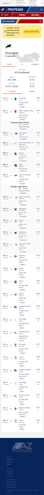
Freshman (35, 64)
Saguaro (22, 256)
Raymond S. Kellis (24, 197)
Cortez (21, 282)
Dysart (21, 269)
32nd (15, 86)
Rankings (9, 459)
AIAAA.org (9, 476)
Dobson (22, 154)
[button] (43, 3)
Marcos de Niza (24, 409)
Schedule (12, 91)
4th (14, 79)
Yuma (22, 358)
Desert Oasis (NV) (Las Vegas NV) (26, 143)
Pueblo (21, 295)
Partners (9, 473)
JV (22, 64)
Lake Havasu (23, 133)
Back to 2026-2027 (31, 32)
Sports (6, 15)
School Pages (11, 482)
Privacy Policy (11, 485)
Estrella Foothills (25, 307)
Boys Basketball (8, 21)
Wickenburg (22, 209)
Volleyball (35, 15)
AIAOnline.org (11, 487)
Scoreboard (10, 480)
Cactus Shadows (25, 176)
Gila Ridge (22, 320)
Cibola (21, 165)
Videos (8, 457)
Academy (9, 462)
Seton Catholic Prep (26, 112)
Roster (31, 91)
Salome (21, 221)
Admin (8, 464)
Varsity (8, 64)
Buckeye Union (24, 333)
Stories (9, 468)
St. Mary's (22, 345)
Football (22, 15)
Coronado (22, 99)
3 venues (25, 124)
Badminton (6, 3)
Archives (9, 471)
